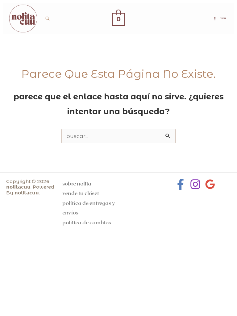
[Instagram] (195, 184)
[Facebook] (180, 184)
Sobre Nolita (76, 183)
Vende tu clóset (80, 193)
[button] (47, 18)
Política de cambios (86, 222)
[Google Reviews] (210, 184)
